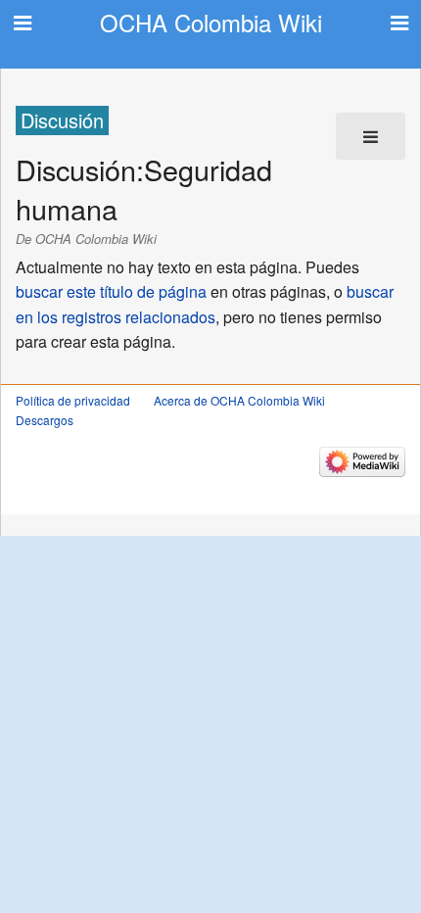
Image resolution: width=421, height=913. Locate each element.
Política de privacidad (73, 400)
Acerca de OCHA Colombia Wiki (239, 400)
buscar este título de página (111, 291)
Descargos (44, 419)
